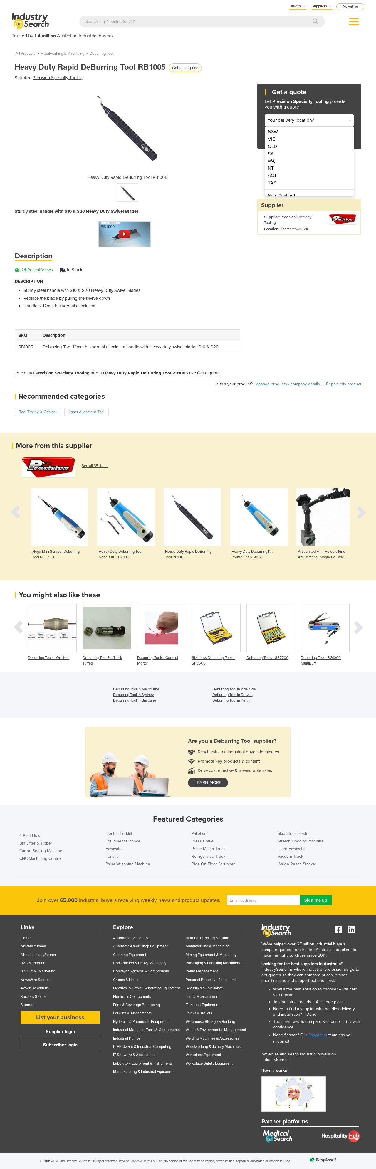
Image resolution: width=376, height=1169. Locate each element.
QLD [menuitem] (272, 146)
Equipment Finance (122, 841)
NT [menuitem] (271, 168)
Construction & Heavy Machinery (139, 963)
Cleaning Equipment (129, 954)
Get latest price (185, 67)
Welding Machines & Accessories (212, 1038)
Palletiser (200, 833)
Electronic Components (132, 996)
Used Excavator (292, 848)
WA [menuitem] (271, 161)
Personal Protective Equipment (211, 980)
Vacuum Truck (290, 856)
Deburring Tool (101, 53)
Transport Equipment (202, 1005)
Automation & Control (131, 938)
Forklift (111, 856)
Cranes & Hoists (126, 980)
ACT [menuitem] (272, 176)
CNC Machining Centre (40, 858)
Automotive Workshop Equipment (140, 946)
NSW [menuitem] (273, 132)
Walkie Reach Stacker (297, 864)
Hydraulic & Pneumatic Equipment (141, 1021)
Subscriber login (60, 1045)
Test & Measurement (202, 996)
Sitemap (27, 1005)
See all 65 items (95, 466)
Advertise (350, 6)
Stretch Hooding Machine (301, 841)
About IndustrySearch (38, 954)
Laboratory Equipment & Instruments (143, 1063)
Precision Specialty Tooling (58, 77)
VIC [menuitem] (272, 139)
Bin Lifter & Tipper (35, 843)
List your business (60, 1017)
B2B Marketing (33, 963)
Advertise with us (35, 988)
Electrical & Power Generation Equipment (146, 988)
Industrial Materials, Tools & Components (146, 1030)
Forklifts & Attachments (132, 1013)
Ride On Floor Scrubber (213, 864)
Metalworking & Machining (62, 53)
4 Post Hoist (30, 835)
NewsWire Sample (36, 980)
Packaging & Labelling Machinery (213, 963)
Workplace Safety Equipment (209, 1063)
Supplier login (60, 1032)
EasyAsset (317, 1035)
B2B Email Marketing (38, 971)
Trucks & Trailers (199, 1013)
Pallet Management (202, 971)
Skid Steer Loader (294, 833)
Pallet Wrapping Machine (127, 864)
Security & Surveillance (204, 988)
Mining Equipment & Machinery (211, 954)
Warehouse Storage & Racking (210, 1021)
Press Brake (203, 841)
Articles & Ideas (33, 946)
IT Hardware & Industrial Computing (142, 1046)
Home (26, 938)
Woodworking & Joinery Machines (213, 1046)
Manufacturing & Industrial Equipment (143, 1071)
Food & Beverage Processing (136, 1005)
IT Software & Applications (134, 1055)
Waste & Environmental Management (216, 1030)
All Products (25, 53)
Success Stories (33, 996)
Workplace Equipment (203, 1055)
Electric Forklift (118, 833)
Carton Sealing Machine (40, 850)
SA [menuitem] (271, 154)
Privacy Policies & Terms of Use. (141, 1161)
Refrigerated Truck (208, 856)
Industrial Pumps (126, 1038)
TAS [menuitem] (272, 183)
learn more (207, 782)
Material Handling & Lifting (207, 938)
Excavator (114, 848)
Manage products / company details (287, 384)
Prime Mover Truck (209, 848)
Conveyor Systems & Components (141, 971)
